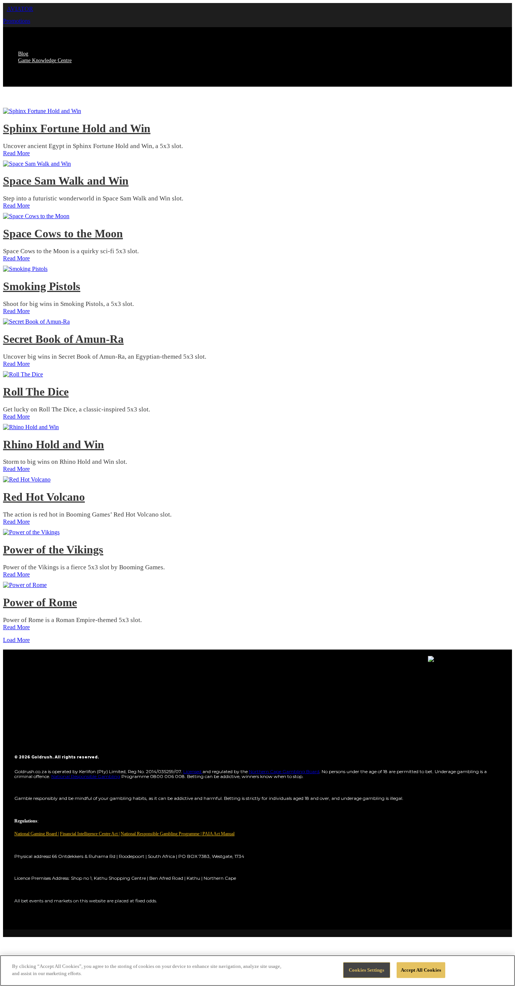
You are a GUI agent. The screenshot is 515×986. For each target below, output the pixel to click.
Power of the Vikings (53, 549)
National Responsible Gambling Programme (160, 833)
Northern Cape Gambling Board (284, 771)
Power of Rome (40, 602)
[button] (20, 9)
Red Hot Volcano (44, 497)
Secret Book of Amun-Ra (63, 339)
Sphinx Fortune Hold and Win (76, 128)
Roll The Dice (36, 391)
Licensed (192, 771)
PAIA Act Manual (218, 833)
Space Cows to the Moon (63, 233)
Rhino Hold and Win (53, 444)
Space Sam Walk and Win (66, 180)
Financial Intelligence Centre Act (89, 833)
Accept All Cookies (421, 970)
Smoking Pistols (41, 286)
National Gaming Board (36, 833)
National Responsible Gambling (85, 776)
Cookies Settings (366, 970)
